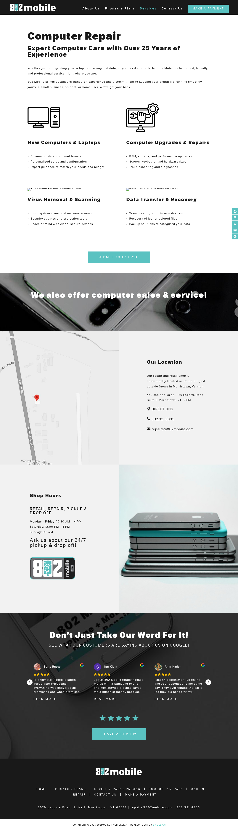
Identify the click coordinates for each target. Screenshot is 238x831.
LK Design (159, 825)
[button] (208, 682)
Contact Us (172, 8)
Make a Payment (208, 8)
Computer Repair (165, 789)
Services (148, 8)
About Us (91, 8)
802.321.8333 (163, 419)
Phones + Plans (120, 8)
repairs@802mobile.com (173, 429)
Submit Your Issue (119, 257)
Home (41, 789)
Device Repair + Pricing (117, 789)
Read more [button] (45, 698)
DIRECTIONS (162, 409)
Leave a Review (119, 734)
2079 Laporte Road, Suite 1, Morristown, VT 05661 (82, 807)
